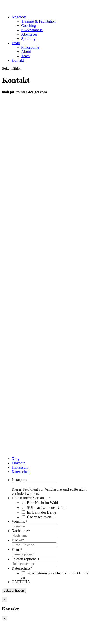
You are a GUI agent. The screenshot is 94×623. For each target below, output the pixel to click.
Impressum (20, 467)
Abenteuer (29, 34)
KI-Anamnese (32, 30)
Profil (16, 43)
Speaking (28, 39)
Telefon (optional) (25, 559)
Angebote (19, 17)
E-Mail (18, 540)
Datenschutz (21, 472)
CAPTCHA (21, 582)
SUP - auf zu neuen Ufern (47, 507)
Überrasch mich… (41, 517)
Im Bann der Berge (41, 512)
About (26, 52)
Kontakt (18, 60)
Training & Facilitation (38, 21)
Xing (15, 459)
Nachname (21, 531)
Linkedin (18, 463)
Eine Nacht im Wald (42, 503)
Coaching (28, 26)
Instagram (19, 480)
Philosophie (30, 47)
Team (25, 56)
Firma (17, 549)
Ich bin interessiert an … (31, 498)
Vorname (19, 521)
